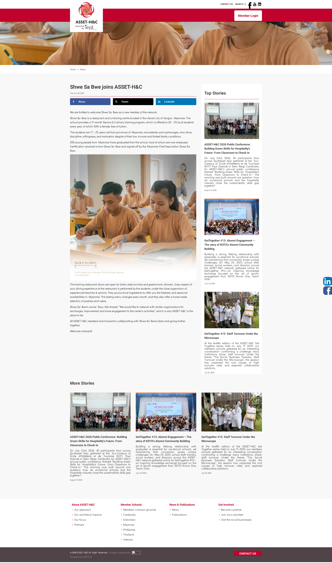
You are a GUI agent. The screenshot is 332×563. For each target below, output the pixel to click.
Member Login (248, 15)
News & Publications (182, 504)
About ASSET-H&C (83, 504)
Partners (79, 524)
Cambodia (129, 514)
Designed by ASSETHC (81, 556)
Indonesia (129, 519)
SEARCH (239, 4)
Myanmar (128, 524)
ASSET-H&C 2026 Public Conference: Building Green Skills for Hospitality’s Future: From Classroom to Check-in (227, 148)
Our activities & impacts (88, 514)
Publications (179, 514)
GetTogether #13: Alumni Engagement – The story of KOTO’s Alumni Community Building (229, 244)
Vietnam (128, 539)
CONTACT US (226, 4)
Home (73, 69)
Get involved (226, 504)
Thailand (128, 534)
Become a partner (231, 509)
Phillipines (129, 529)
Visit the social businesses (236, 519)
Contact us (247, 553)
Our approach (82, 509)
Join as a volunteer (232, 514)
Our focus (80, 519)
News (83, 69)
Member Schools (131, 504)
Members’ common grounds (139, 509)
